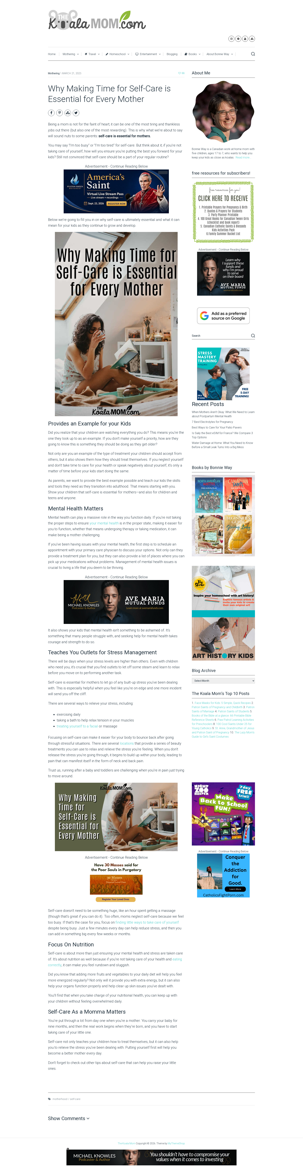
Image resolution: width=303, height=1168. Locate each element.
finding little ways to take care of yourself (147, 922)
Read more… (243, 157)
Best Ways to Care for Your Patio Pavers (217, 427)
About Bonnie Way (218, 54)
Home (52, 54)
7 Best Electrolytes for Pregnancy (212, 422)
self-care (75, 1099)
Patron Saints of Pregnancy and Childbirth (217, 707)
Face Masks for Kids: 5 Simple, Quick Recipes (223, 703)
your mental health (104, 523)
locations (127, 743)
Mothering (69, 54)
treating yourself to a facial (77, 726)
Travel (92, 54)
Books (192, 54)
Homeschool (117, 54)
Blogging (172, 54)
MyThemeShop (176, 1143)
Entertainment (148, 54)
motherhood (60, 1099)
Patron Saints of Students (233, 711)
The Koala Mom (126, 1143)
